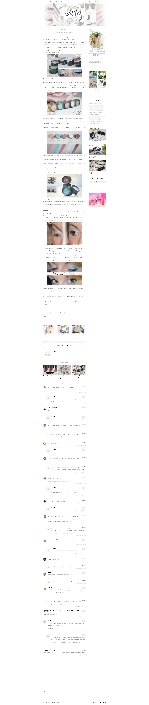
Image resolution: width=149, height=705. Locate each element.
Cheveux (91, 105)
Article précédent (48, 348)
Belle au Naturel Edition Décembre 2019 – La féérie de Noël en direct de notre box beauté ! (78, 334)
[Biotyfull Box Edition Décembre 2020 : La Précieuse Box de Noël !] (64, 329)
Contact (61, 1)
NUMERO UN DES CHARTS (94, 128)
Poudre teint (97, 114)
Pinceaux (91, 114)
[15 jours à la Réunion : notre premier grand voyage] (102, 75)
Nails (101, 110)
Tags (97, 123)
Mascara (91, 110)
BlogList (56, 1)
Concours (97, 105)
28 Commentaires (70, 32)
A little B (53, 396)
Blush (91, 103)
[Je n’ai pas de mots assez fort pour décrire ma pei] (102, 83)
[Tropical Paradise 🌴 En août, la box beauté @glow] (93, 75)
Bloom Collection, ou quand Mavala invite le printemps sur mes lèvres (64, 377)
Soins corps (92, 121)
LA (75, 294)
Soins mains (98, 121)
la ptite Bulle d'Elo (53, 539)
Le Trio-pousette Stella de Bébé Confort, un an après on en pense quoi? (96, 156)
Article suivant (80, 348)
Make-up (64, 29)
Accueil (44, 1)
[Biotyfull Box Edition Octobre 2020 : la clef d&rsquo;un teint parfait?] (49, 329)
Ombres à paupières (93, 112)
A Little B (49, 304)
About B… (50, 1)
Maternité (97, 110)
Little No (50, 572)
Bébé (100, 103)
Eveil (101, 105)
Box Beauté (95, 103)
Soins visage (92, 123)
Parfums (100, 112)
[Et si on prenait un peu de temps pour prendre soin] (93, 83)
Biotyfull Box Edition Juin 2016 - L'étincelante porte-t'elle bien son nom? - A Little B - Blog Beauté (61, 650)
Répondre (83, 386)
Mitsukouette (51, 587)
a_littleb (49, 301)
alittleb (65, 32)
